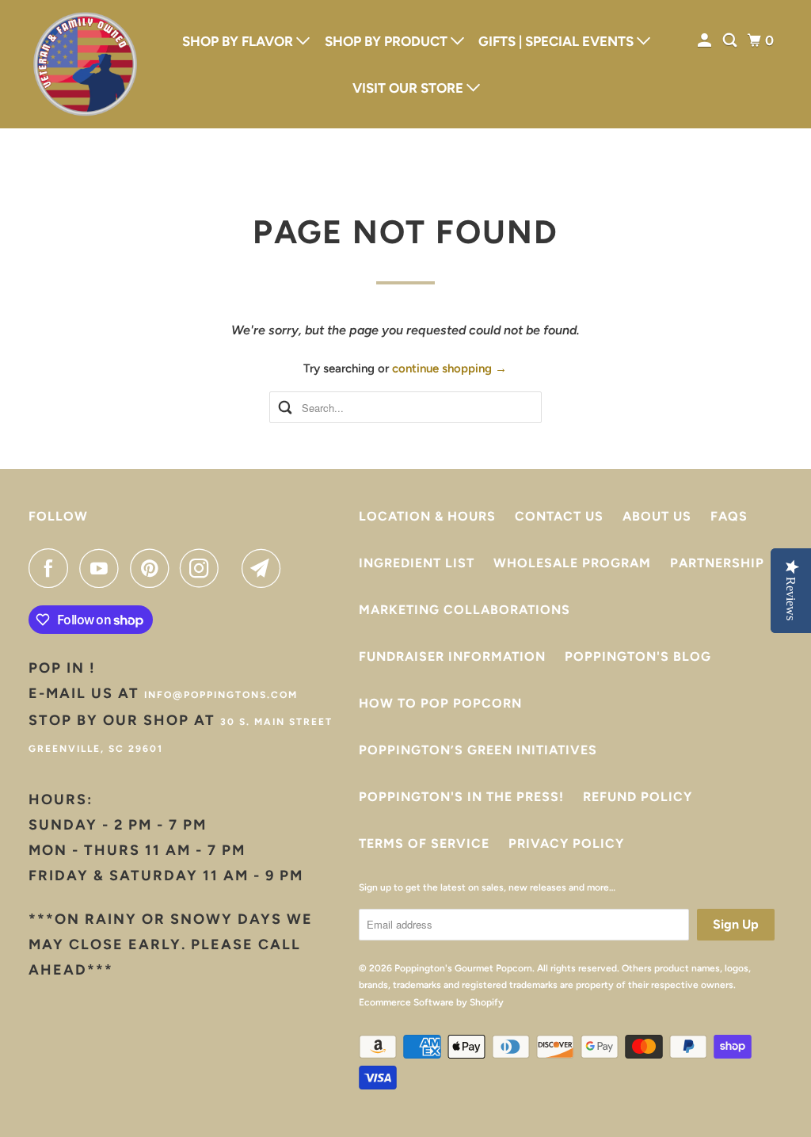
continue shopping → (449, 368)
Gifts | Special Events (557, 41)
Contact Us (559, 516)
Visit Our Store (409, 88)
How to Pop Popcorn (440, 703)
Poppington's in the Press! (461, 796)
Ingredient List (416, 562)
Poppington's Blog (638, 656)
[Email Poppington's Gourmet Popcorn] (265, 568)
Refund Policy (637, 796)
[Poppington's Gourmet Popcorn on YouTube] (103, 568)
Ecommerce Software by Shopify (431, 1002)
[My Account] (706, 40)
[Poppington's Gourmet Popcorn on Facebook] (52, 568)
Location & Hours (427, 516)
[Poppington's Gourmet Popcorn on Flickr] (234, 568)
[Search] (731, 40)
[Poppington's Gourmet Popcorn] (85, 64)
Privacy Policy (566, 843)
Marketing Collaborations (464, 609)
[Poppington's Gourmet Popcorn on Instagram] (203, 568)
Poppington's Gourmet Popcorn (463, 968)
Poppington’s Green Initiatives (478, 749)
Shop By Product (388, 41)
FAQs (729, 516)
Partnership (717, 562)
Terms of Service (424, 843)
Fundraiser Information (452, 656)
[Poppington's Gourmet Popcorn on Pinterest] (153, 568)
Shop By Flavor (239, 41)
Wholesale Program (572, 562)
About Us (657, 516)
